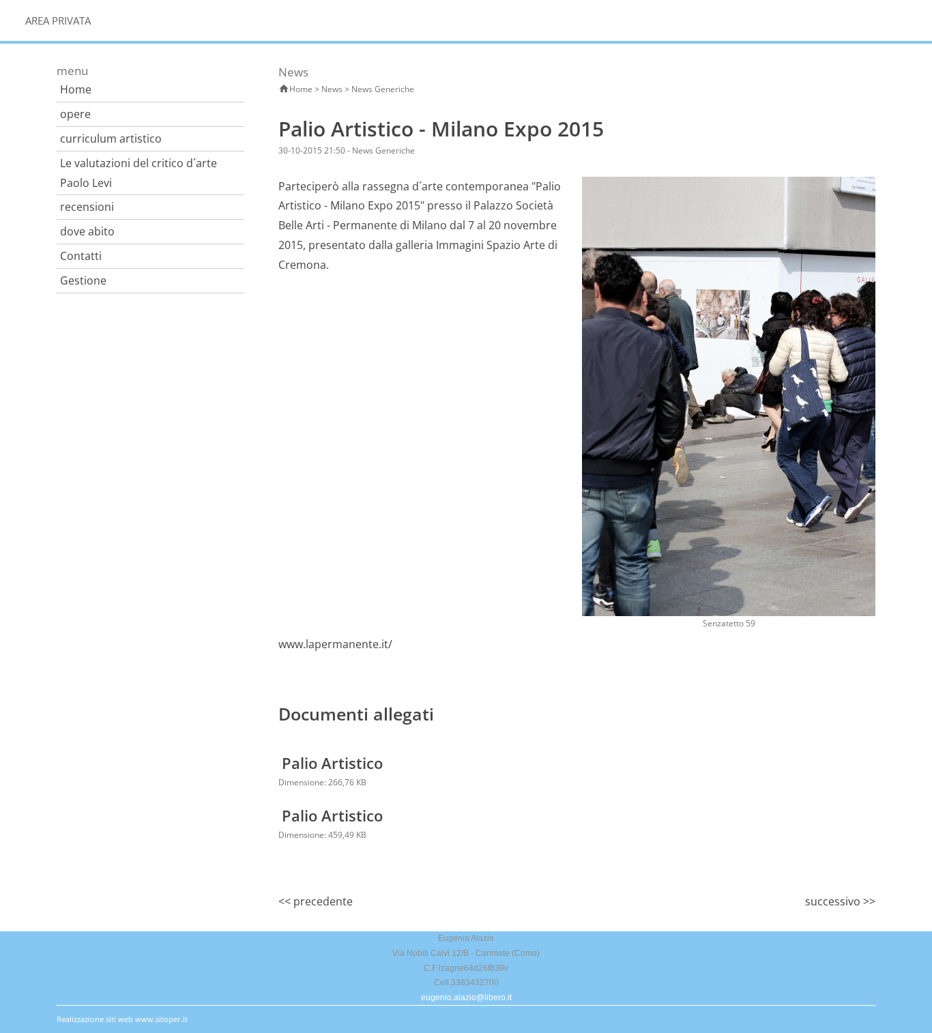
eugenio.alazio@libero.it (466, 997)
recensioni (87, 206)
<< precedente (315, 901)
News (332, 89)
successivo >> (840, 901)
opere (75, 113)
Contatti (81, 255)
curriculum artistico (111, 138)
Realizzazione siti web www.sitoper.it (122, 1019)
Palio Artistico (332, 763)
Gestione (83, 280)
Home (75, 89)
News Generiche (382, 89)
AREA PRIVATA (58, 20)
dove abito (87, 231)
